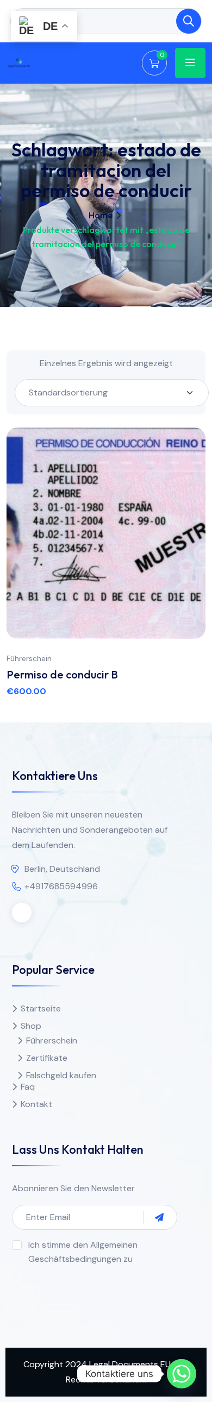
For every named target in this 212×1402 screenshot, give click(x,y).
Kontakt (36, 1104)
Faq (28, 1086)
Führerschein (29, 658)
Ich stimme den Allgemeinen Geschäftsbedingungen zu (83, 1252)
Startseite (41, 1008)
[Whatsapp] (181, 1373)
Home (101, 215)
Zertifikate (46, 1058)
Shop (31, 1026)
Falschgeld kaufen (61, 1075)
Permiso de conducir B (62, 674)
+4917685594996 (61, 886)
